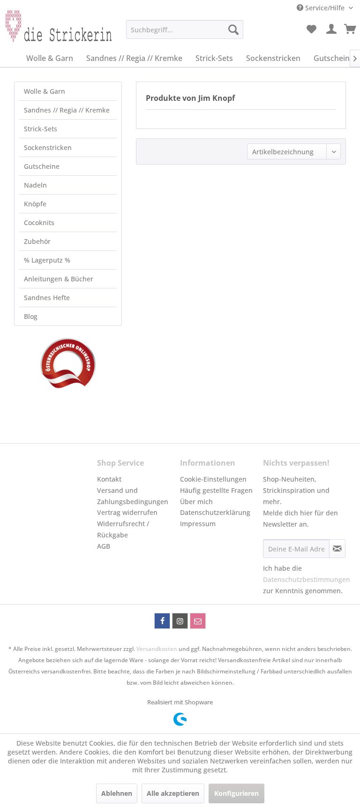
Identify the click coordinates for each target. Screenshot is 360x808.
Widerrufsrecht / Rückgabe (123, 529)
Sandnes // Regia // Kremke (67, 110)
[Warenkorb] (350, 29)
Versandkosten (156, 649)
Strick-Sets (40, 128)
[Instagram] (180, 620)
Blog (31, 316)
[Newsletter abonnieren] (337, 548)
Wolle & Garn (44, 91)
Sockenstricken (48, 147)
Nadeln (35, 185)
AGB (103, 546)
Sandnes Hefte (47, 297)
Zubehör (37, 241)
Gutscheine (42, 166)
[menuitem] (184, 29)
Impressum (198, 523)
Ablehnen (116, 793)
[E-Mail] (197, 620)
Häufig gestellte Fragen (216, 490)
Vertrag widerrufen (127, 512)
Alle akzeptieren (173, 793)
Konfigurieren (236, 793)
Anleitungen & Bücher (58, 278)
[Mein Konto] (331, 29)
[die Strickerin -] (54, 32)
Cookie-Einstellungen (213, 479)
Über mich (196, 501)
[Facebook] (162, 620)
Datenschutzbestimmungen (306, 579)
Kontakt (109, 479)
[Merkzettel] (311, 29)
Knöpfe (35, 203)
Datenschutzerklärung (215, 512)
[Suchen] (233, 29)
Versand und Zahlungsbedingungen (132, 496)
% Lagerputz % (47, 260)
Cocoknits (39, 222)
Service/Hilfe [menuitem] (324, 7)
